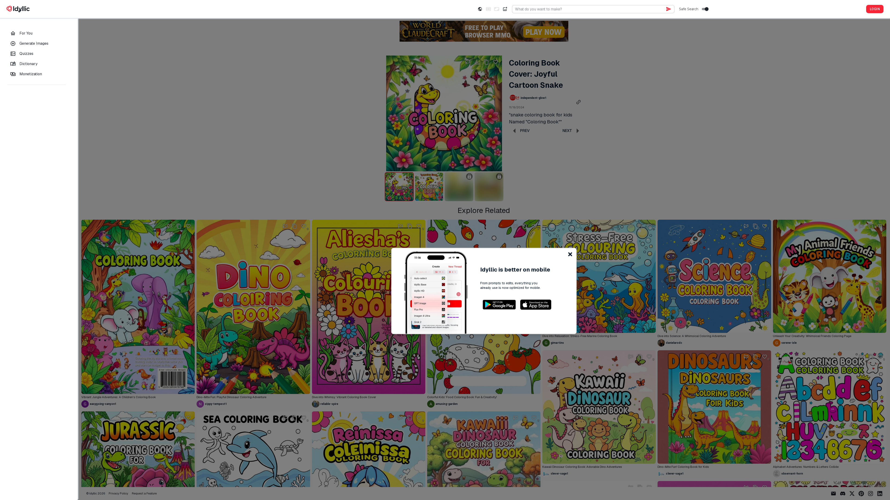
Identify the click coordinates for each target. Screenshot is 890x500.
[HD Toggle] (488, 9)
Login (875, 9)
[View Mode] (480, 9)
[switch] (706, 9)
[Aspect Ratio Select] (496, 9)
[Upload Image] (505, 9)
